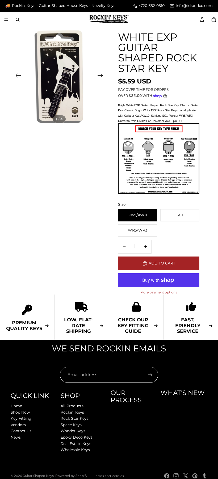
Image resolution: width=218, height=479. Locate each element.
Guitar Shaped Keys (38, 476)
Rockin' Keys (72, 412)
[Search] (17, 20)
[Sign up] (150, 374)
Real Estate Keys (76, 443)
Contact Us (21, 430)
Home (16, 406)
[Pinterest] (195, 476)
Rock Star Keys (75, 418)
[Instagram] (176, 476)
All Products (72, 406)
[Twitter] (185, 476)
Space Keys (71, 424)
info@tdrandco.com (194, 5)
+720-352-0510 (152, 5)
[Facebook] (167, 476)
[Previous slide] (17, 76)
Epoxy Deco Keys (77, 437)
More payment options (158, 292)
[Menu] (6, 20)
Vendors (18, 424)
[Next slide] (102, 76)
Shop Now (20, 412)
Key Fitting (21, 418)
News (16, 437)
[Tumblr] (204, 476)
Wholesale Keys (75, 449)
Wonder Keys (73, 430)
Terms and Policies (109, 476)
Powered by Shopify (71, 476)
